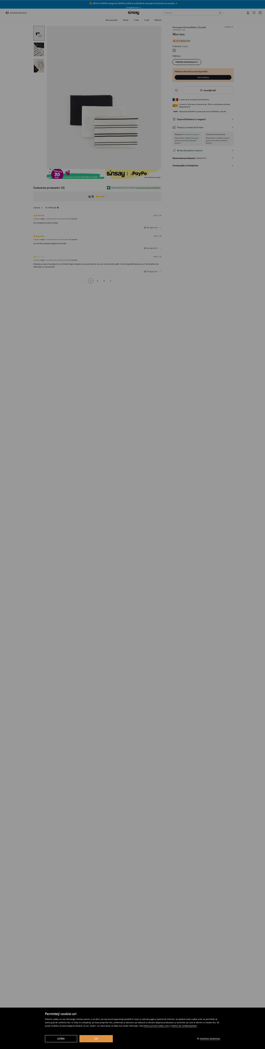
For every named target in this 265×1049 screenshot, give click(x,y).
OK (96, 1038)
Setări (61, 1038)
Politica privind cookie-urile (156, 1026)
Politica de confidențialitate (184, 1026)
